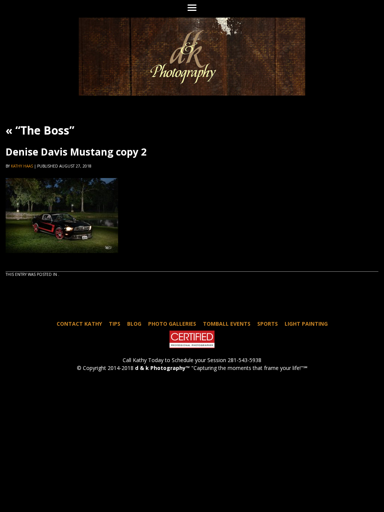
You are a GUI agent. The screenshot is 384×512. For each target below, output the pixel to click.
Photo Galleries (172, 323)
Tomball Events (226, 323)
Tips (114, 323)
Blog (134, 323)
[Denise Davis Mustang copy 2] (62, 260)
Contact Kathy (79, 323)
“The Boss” (40, 130)
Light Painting (306, 323)
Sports (267, 323)
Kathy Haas (22, 166)
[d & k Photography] (192, 57)
